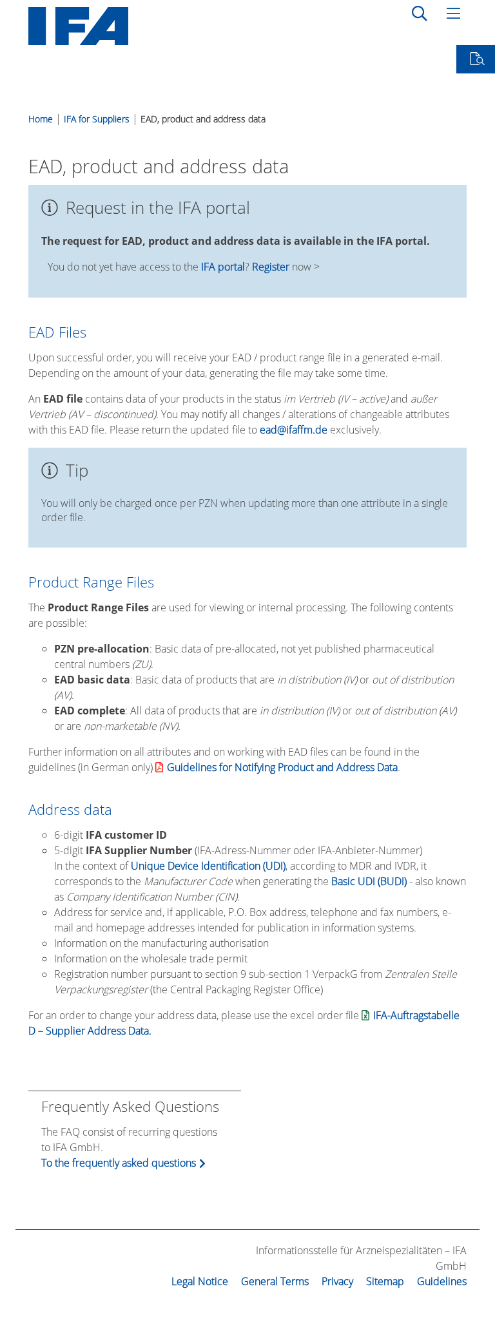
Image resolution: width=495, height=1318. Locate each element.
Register (270, 267)
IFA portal (223, 267)
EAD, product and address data (203, 119)
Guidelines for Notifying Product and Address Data (282, 767)
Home (40, 119)
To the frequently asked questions (118, 1163)
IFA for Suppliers (97, 119)
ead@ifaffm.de (293, 430)
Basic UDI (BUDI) (369, 881)
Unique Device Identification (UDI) (208, 866)
